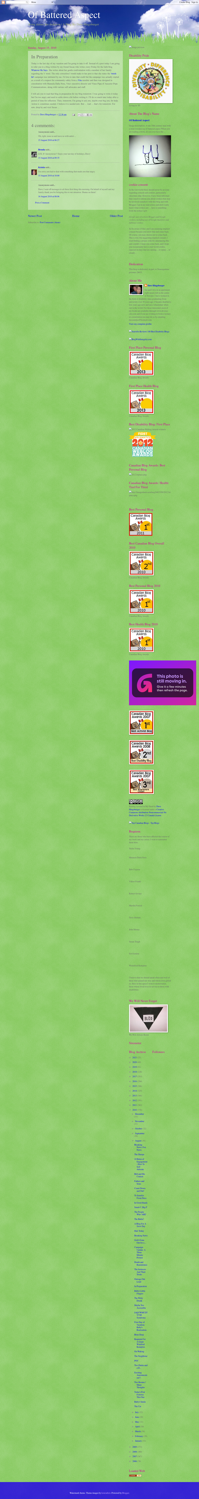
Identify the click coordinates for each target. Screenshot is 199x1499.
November (139, 1121)
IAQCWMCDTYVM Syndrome (141, 1315)
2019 (134, 1066)
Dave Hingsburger (156, 285)
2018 (134, 1071)
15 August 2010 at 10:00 (48, 175)
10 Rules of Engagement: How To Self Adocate (140, 1164)
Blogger (125, 1492)
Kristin (41, 167)
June (137, 1416)
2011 (134, 1105)
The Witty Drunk (138, 1299)
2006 (134, 1461)
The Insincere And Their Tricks (140, 1272)
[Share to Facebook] (88, 114)
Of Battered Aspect (64, 14)
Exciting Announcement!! (140, 1375)
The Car (137, 1406)
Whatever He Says (39, 70)
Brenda (41, 149)
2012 (134, 1100)
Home (76, 216)
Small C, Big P (140, 1207)
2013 (134, 1095)
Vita (80, 80)
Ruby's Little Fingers (139, 1292)
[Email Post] (73, 114)
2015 (134, 1086)
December (139, 1113)
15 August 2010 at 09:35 (48, 157)
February (139, 1436)
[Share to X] (85, 114)
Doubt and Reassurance (140, 1263)
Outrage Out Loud (139, 1280)
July (137, 1412)
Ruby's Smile (140, 1401)
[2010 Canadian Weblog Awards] (162, 704)
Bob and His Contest (139, 1175)
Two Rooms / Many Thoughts (140, 1385)
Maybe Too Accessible (140, 1306)
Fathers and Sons (139, 1182)
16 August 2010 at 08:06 (48, 196)
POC (136, 1360)
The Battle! (139, 1219)
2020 (134, 1062)
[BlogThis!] (82, 114)
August (138, 1140)
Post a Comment (42, 202)
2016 (134, 1081)
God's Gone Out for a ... (140, 1241)
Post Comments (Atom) (50, 222)
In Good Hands (140, 1202)
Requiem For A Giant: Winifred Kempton (140, 1343)
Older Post (116, 216)
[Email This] (79, 114)
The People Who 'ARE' (140, 1213)
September (139, 1133)
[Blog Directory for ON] (135, 1475)
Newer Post (35, 216)
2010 (134, 1109)
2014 (134, 1090)
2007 (134, 1456)
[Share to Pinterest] (91, 114)
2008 (134, 1451)
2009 (134, 1446)
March (138, 1431)
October (139, 1128)
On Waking (139, 1351)
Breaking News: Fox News (140, 1147)
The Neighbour (140, 1356)
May (137, 1421)
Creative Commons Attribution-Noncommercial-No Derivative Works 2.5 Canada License (147, 812)
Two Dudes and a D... (141, 1366)
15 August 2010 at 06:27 (48, 140)
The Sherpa (139, 1154)
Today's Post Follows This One (139, 1394)
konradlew (106, 1492)
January (138, 1440)
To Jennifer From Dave (140, 1196)
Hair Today (139, 1230)
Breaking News (141, 1235)
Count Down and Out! (139, 1189)
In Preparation (140, 1286)
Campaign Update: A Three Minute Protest (140, 1252)
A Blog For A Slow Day (140, 1225)
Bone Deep (139, 1334)
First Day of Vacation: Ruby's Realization (140, 1326)
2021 (134, 1057)
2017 (134, 1076)
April (137, 1426)
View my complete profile (140, 323)
